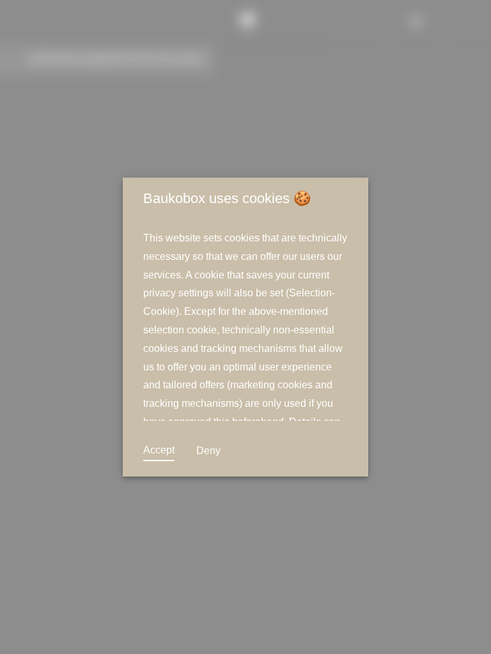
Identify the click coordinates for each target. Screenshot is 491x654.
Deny (208, 450)
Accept (159, 450)
